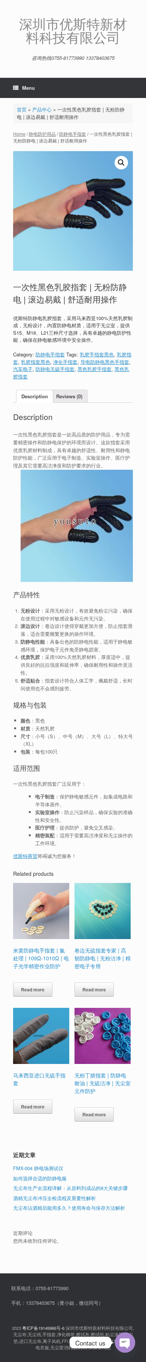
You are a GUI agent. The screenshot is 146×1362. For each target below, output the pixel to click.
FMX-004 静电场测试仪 (38, 1168)
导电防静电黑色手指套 (104, 361)
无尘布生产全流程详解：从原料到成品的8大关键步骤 (70, 1187)
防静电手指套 (72, 134)
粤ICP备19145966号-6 (43, 1328)
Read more (33, 989)
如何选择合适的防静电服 (40, 1178)
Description (34, 396)
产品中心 (42, 109)
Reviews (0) (69, 396)
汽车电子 (23, 368)
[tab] (34, 396)
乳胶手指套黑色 (97, 354)
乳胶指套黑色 (35, 361)
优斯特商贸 (25, 855)
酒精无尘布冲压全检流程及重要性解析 (54, 1198)
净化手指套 (65, 361)
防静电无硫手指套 (55, 368)
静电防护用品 (42, 134)
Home (19, 134)
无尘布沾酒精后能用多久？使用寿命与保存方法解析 (69, 1207)
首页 (22, 109)
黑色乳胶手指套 (94, 368)
